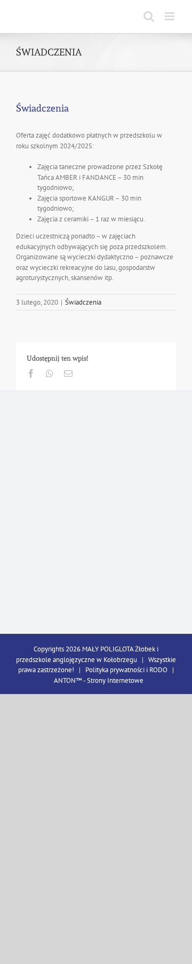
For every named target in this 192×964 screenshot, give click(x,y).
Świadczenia (83, 302)
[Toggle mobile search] (148, 16)
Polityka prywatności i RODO (126, 669)
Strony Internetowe (115, 680)
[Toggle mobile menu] (170, 16)
